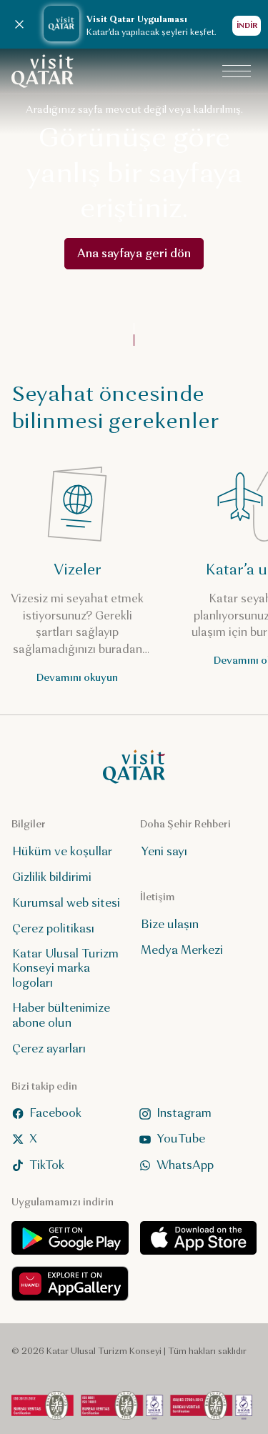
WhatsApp (185, 1164)
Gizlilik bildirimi (51, 876)
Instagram (184, 1113)
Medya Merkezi (182, 949)
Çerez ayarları (49, 1048)
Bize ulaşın (170, 923)
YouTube (181, 1138)
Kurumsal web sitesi (66, 902)
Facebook (55, 1113)
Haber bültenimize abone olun (61, 1015)
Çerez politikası (53, 928)
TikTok (46, 1164)
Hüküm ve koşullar (62, 850)
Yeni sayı (164, 850)
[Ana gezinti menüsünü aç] (237, 71)
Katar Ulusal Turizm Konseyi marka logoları (65, 968)
